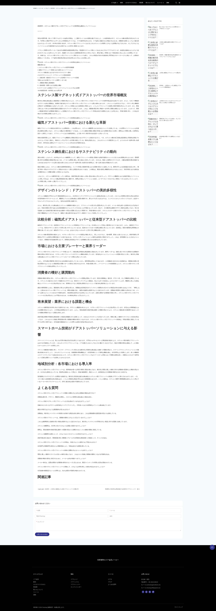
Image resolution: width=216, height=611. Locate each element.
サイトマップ (179, 607)
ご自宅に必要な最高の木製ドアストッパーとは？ (170, 43)
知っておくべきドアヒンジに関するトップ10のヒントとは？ (170, 27)
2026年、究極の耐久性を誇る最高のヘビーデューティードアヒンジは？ (170, 55)
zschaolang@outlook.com (153, 585)
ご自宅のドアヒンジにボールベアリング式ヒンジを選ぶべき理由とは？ (170, 101)
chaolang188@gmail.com (153, 588)
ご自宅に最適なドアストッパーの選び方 (170, 72)
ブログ (47, 8)
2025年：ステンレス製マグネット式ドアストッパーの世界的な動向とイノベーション (73, 8)
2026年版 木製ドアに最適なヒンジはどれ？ (169, 137)
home (35, 8)
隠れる (43, 65)
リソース (41, 8)
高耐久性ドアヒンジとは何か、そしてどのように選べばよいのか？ (170, 119)
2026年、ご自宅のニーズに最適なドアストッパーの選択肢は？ (170, 86)
